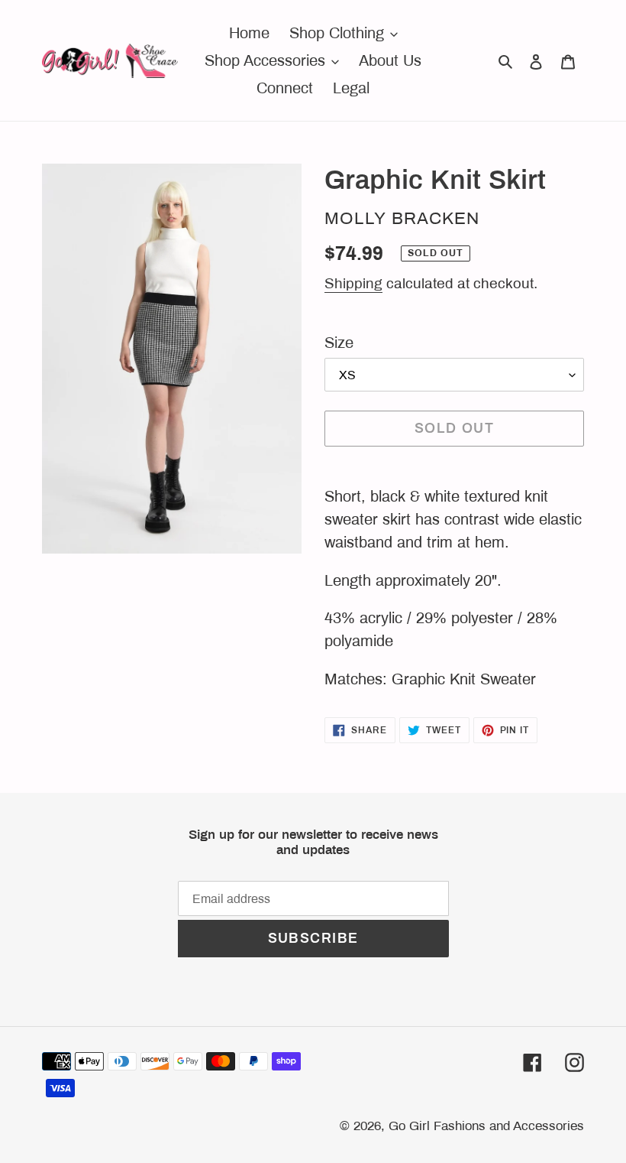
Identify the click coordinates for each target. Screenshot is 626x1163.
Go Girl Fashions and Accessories (486, 1126)
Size (338, 342)
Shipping (353, 283)
